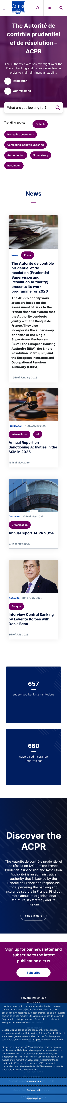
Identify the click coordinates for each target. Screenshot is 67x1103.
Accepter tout (33, 1081)
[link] (16, 81)
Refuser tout (33, 1090)
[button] (61, 8)
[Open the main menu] (5, 8)
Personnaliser (33, 1098)
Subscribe (33, 972)
